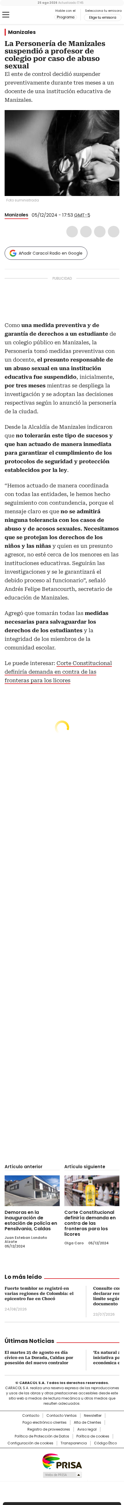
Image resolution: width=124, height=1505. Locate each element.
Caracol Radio (29, 15)
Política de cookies (92, 1436)
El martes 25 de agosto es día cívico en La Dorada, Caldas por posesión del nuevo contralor (39, 1357)
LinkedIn (100, 231)
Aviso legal (87, 1429)
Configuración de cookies (30, 1443)
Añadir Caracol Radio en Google (50, 253)
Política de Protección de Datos (42, 1436)
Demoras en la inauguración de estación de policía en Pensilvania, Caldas (31, 1220)
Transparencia (74, 1443)
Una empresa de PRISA (62, 1461)
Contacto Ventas (61, 1415)
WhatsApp (113, 231)
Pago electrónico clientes (44, 1422)
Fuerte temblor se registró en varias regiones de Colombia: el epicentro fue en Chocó (39, 1293)
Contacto (30, 1415)
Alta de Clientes (87, 1422)
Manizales (22, 32)
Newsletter (93, 1415)
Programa (65, 17)
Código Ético (105, 1443)
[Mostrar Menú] (6, 14)
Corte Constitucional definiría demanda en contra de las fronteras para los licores (58, 671)
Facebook (72, 231)
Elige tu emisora (102, 17)
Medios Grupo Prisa (62, 1474)
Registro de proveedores (48, 1429)
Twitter (86, 231)
